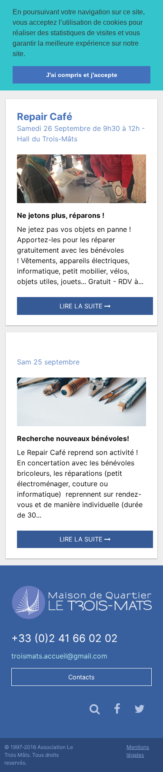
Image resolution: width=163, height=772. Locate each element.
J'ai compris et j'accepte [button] (81, 74)
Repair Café (44, 116)
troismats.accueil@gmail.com (59, 656)
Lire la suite (82, 306)
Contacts (81, 677)
